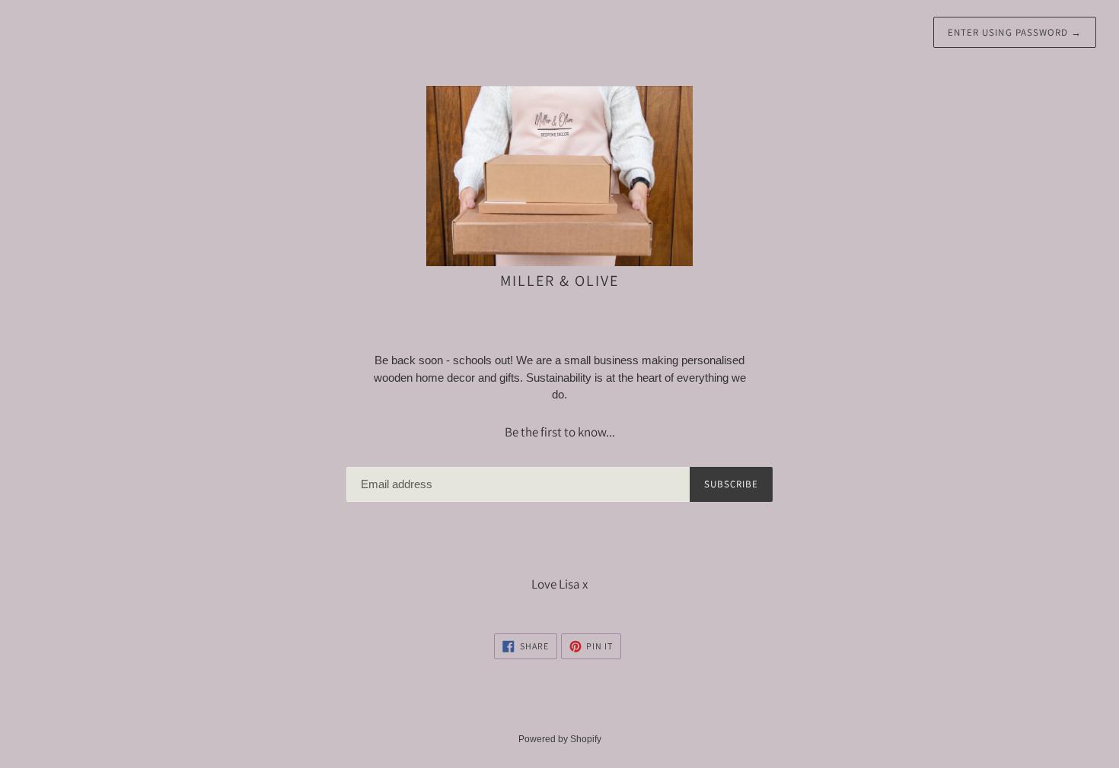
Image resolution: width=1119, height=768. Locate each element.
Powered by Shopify (559, 739)
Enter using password (1015, 32)
